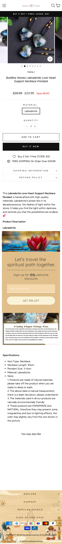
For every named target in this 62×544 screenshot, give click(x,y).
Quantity (31, 120)
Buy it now (31, 146)
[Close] (56, 235)
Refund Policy (31, 177)
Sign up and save (30, 517)
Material (30, 105)
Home (30, 72)
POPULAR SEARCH (30, 509)
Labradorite (31, 111)
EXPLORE (30, 494)
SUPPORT (30, 502)
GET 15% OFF (31, 300)
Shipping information (31, 170)
